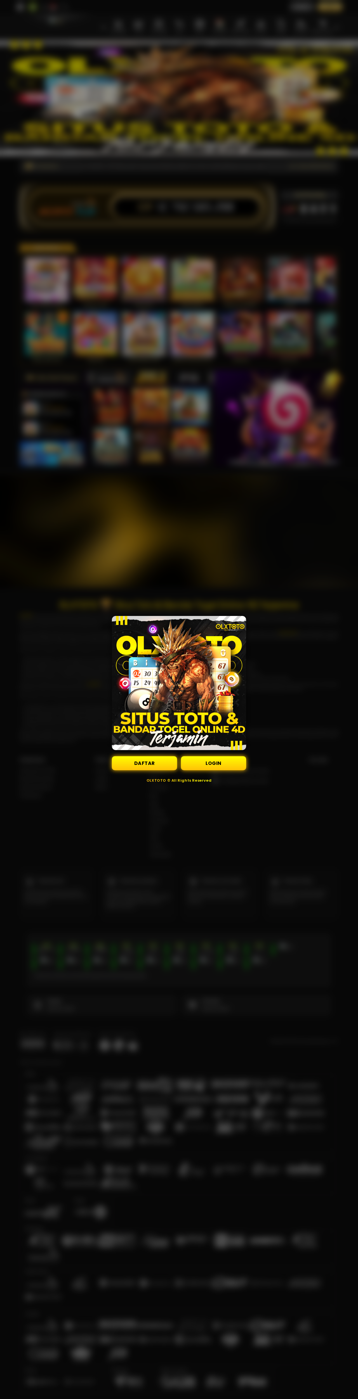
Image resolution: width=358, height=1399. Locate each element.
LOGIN (214, 763)
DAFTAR (144, 763)
